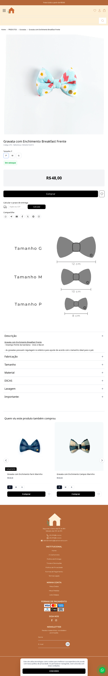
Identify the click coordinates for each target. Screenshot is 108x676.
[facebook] (51, 620)
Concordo (54, 671)
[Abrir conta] (99, 10)
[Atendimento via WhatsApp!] (102, 670)
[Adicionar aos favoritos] (49, 494)
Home (3, 29)
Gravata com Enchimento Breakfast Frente (44, 29)
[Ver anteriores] (6, 460)
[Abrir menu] (4, 10)
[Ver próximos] (102, 460)
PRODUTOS (12, 29)
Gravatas (22, 29)
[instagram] (56, 620)
